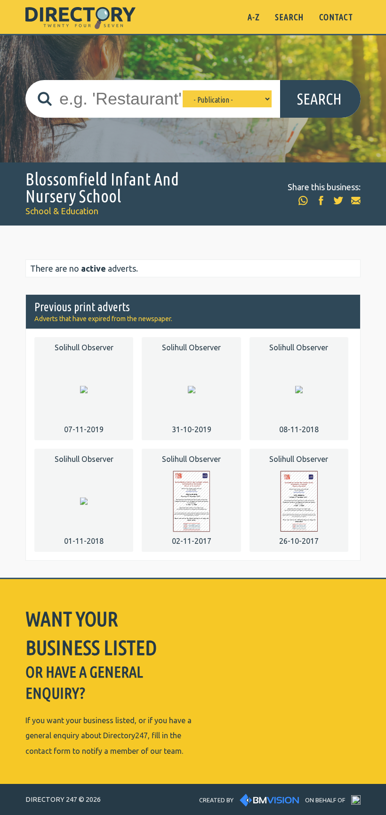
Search (319, 98)
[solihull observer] (83, 388)
